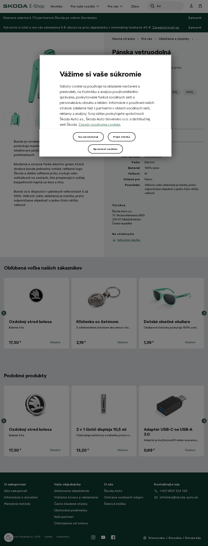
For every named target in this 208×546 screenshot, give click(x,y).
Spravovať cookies (105, 149)
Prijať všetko (121, 136)
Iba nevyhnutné (88, 136)
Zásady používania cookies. (99, 124)
